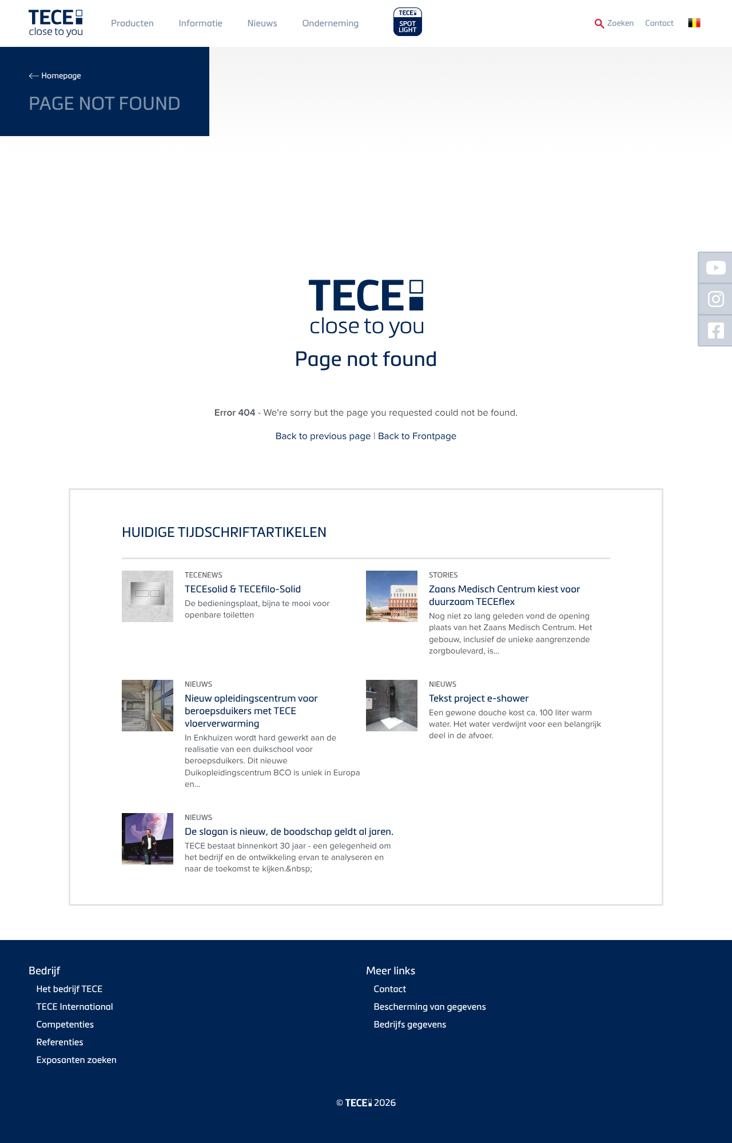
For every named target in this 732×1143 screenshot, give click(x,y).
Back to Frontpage (417, 436)
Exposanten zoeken (77, 1059)
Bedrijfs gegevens (410, 1024)
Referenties (60, 1042)
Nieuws (262, 23)
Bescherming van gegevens (430, 1006)
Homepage (61, 75)
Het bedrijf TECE (70, 988)
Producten (132, 23)
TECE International (75, 1006)
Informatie (200, 23)
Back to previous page (323, 436)
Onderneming (330, 23)
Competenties (65, 1024)
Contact (659, 23)
